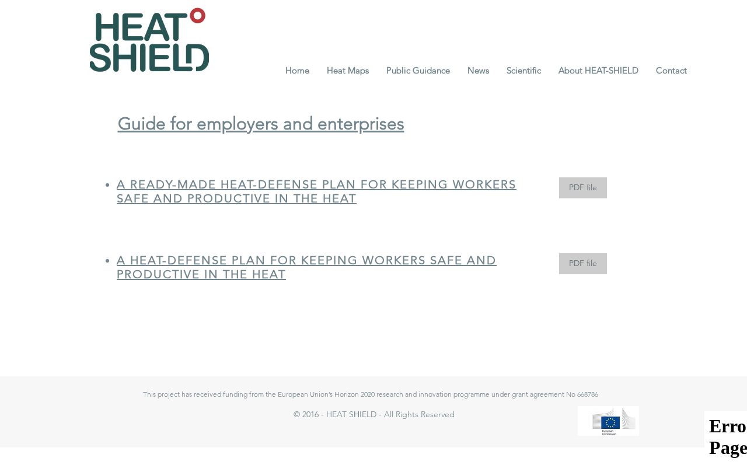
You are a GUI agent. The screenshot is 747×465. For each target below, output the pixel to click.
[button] (348, 70)
